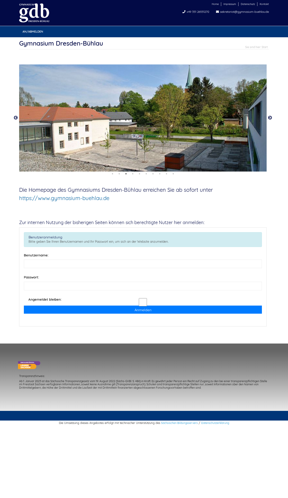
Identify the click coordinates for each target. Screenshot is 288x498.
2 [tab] (119, 174)
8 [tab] (160, 174)
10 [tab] (173, 174)
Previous (16, 118)
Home (215, 4)
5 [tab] (139, 174)
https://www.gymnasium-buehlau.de (64, 198)
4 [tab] (132, 174)
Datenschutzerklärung (215, 423)
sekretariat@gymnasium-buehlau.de (244, 11)
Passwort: (31, 277)
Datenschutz (248, 4)
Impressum (229, 4)
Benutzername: (36, 255)
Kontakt (264, 4)
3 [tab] (126, 174)
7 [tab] (153, 174)
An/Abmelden (32, 31)
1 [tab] (112, 174)
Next (270, 118)
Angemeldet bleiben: (45, 299)
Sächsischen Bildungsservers (179, 423)
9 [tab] (166, 174)
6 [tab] (146, 174)
